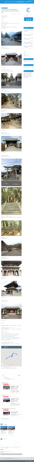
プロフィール (17, 4)
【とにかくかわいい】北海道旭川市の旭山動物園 (29, 35)
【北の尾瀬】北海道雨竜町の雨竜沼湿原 (29, 47)
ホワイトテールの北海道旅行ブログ (17, 2)
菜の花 (27, 76)
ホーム (7, 4)
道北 (29, 76)
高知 (27, 77)
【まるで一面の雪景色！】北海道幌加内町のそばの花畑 (29, 43)
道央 (32, 76)
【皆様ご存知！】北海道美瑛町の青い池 (29, 31)
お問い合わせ (27, 4)
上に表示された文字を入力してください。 (6, 451)
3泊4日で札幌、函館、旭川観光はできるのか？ (29, 39)
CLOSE (19, 375)
